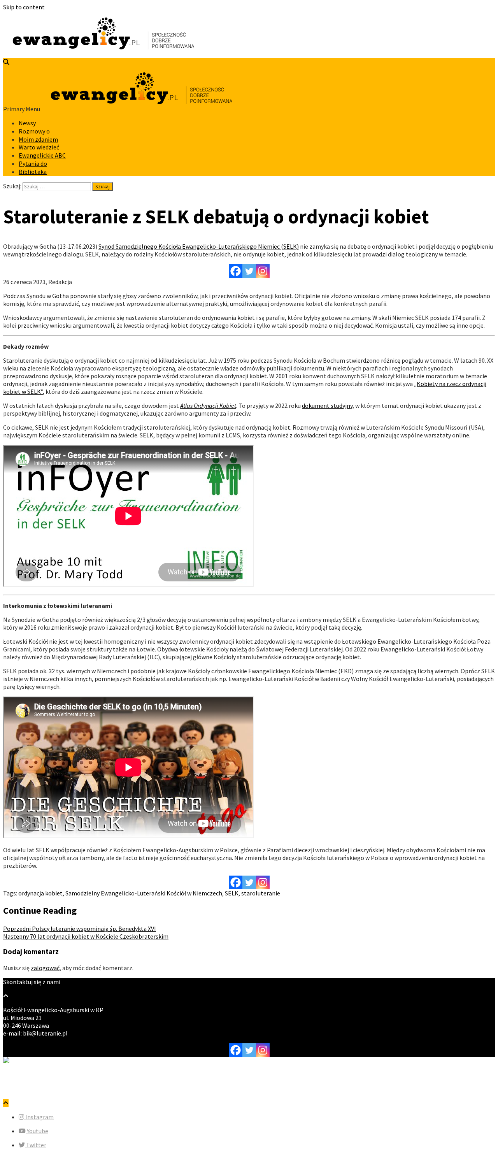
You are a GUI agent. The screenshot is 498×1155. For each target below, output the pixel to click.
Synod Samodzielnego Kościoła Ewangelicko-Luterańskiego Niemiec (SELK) (198, 246)
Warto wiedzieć (39, 147)
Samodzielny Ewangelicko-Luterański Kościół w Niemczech (143, 893)
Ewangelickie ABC (42, 155)
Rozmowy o (34, 131)
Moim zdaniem (38, 139)
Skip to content (24, 7)
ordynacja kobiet (40, 893)
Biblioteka (33, 172)
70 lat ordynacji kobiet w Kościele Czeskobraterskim (85, 936)
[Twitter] (249, 271)
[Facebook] (235, 271)
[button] (36, 1117)
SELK (231, 893)
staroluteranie (260, 893)
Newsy (27, 123)
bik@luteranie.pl (45, 1033)
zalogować (45, 968)
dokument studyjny (327, 405)
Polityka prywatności (47, 1089)
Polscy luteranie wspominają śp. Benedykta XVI (79, 928)
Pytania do (33, 163)
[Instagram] (263, 271)
